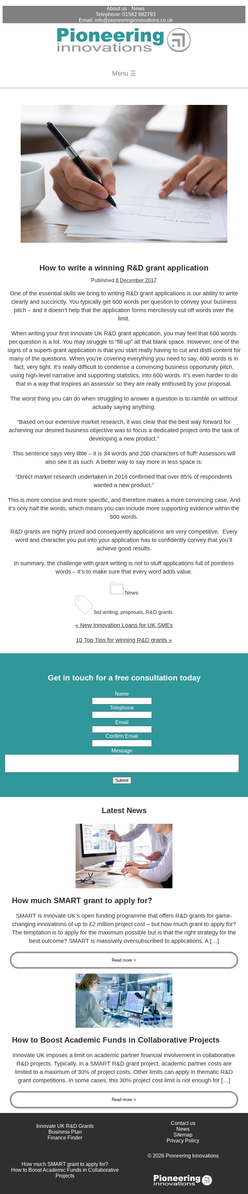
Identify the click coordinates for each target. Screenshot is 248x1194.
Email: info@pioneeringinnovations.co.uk (126, 20)
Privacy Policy (183, 1140)
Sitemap (182, 1135)
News (138, 8)
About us (117, 8)
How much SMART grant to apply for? (65, 1164)
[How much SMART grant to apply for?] (124, 886)
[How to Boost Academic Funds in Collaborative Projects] (124, 1026)
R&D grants (159, 612)
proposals (131, 612)
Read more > (124, 960)
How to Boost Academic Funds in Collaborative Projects (65, 1173)
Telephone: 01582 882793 (126, 14)
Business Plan (65, 1132)
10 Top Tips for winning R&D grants (124, 640)
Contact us (183, 1123)
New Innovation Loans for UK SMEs (124, 625)
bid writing (106, 612)
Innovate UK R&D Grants (65, 1126)
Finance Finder (64, 1137)
